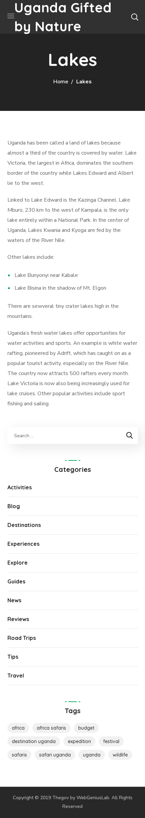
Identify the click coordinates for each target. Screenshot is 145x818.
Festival (111, 741)
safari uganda (55, 755)
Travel (15, 675)
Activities (19, 487)
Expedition (79, 741)
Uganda (91, 755)
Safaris (19, 755)
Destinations (24, 525)
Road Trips (21, 638)
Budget (86, 728)
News (14, 600)
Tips (12, 656)
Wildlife (120, 755)
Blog (13, 506)
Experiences (23, 543)
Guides (16, 581)
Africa (18, 728)
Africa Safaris (51, 728)
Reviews (18, 619)
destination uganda (34, 741)
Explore (17, 562)
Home (60, 81)
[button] (134, 17)
